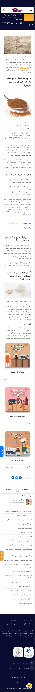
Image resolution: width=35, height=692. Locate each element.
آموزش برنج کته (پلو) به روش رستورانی (21, 595)
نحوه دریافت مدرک (11, 624)
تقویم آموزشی (2, 451)
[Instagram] (20, 677)
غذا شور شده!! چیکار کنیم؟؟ (25, 586)
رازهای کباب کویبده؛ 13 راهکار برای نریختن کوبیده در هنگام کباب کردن (18, 576)
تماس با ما (13, 621)
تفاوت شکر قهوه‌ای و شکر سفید (24, 524)
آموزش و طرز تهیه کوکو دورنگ (24, 599)
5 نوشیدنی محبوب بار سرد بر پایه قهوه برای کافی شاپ (18, 520)
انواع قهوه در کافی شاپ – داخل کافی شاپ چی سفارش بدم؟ (18, 565)
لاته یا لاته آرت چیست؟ (15, 228)
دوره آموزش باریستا (17, 372)
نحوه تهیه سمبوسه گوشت (25, 603)
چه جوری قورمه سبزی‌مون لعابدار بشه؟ (22, 541)
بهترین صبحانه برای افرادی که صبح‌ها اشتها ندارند (19, 545)
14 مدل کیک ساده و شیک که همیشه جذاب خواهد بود (18, 511)
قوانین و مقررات (27, 621)
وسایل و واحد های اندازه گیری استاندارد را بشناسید (19, 582)
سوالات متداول (28, 624)
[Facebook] (24, 677)
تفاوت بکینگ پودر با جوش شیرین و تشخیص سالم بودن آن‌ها (17, 550)
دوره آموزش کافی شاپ (17, 416)
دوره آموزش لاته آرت (17, 460)
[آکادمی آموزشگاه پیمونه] (17, 10)
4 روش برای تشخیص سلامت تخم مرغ (22, 571)
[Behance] (15, 677)
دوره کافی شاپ (24, 67)
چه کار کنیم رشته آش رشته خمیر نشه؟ (22, 556)
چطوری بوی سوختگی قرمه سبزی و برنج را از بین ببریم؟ (17, 560)
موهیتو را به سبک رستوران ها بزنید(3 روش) (20, 591)
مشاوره (4, 4)
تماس (8, 4)
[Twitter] (22, 677)
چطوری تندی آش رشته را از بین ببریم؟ (22, 537)
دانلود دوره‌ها (2, 556)
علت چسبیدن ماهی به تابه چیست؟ (23, 516)
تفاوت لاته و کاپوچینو (15, 223)
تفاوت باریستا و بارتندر (26, 532)
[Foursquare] (13, 677)
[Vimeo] (17, 677)
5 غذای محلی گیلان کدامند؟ (25, 528)
